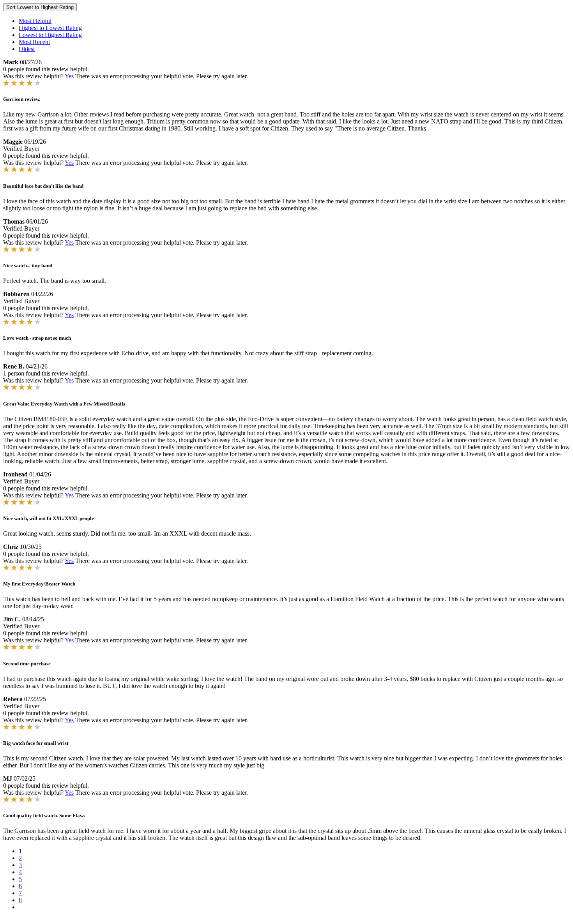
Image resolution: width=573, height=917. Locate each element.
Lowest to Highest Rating (50, 35)
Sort (40, 7)
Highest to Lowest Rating (50, 28)
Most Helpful (35, 21)
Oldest (27, 49)
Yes (69, 76)
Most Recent (34, 42)
